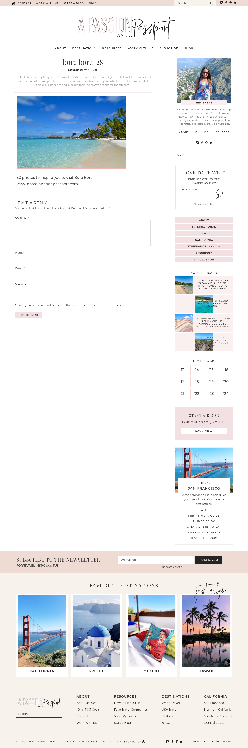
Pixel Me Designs (220, 741)
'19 (211, 381)
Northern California (218, 709)
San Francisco (214, 703)
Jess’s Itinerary (204, 538)
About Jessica (87, 703)
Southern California (218, 716)
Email (20, 268)
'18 (196, 381)
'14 (196, 370)
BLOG (166, 722)
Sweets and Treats (204, 532)
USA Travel (169, 709)
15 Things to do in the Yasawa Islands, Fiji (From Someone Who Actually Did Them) (212, 284)
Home (13, 3)
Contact (24, 3)
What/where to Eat (204, 526)
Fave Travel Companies (131, 709)
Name (20, 252)
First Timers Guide (204, 515)
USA (204, 233)
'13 (182, 370)
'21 (182, 393)
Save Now (204, 431)
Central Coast (214, 722)
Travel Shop (204, 259)
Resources (204, 253)
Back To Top (132, 741)
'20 (226, 381)
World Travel (171, 703)
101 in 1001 (202, 132)
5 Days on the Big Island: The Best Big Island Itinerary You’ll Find (213, 341)
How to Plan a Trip (127, 703)
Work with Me (47, 3)
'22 (196, 393)
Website (20, 284)
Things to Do (204, 521)
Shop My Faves (125, 716)
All (204, 510)
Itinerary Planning (204, 246)
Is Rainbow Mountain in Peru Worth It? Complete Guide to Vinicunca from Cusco (213, 322)
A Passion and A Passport (124, 24)
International (204, 226)
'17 (182, 381)
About (184, 132)
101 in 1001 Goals (88, 709)
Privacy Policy (110, 741)
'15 (211, 370)
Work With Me (87, 722)
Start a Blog (73, 3)
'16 (226, 370)
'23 (211, 393)
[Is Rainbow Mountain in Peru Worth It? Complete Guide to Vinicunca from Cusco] (185, 323)
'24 (226, 393)
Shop (92, 3)
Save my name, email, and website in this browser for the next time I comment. (68, 305)
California (204, 240)
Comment (22, 217)
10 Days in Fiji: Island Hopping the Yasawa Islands (213, 304)
